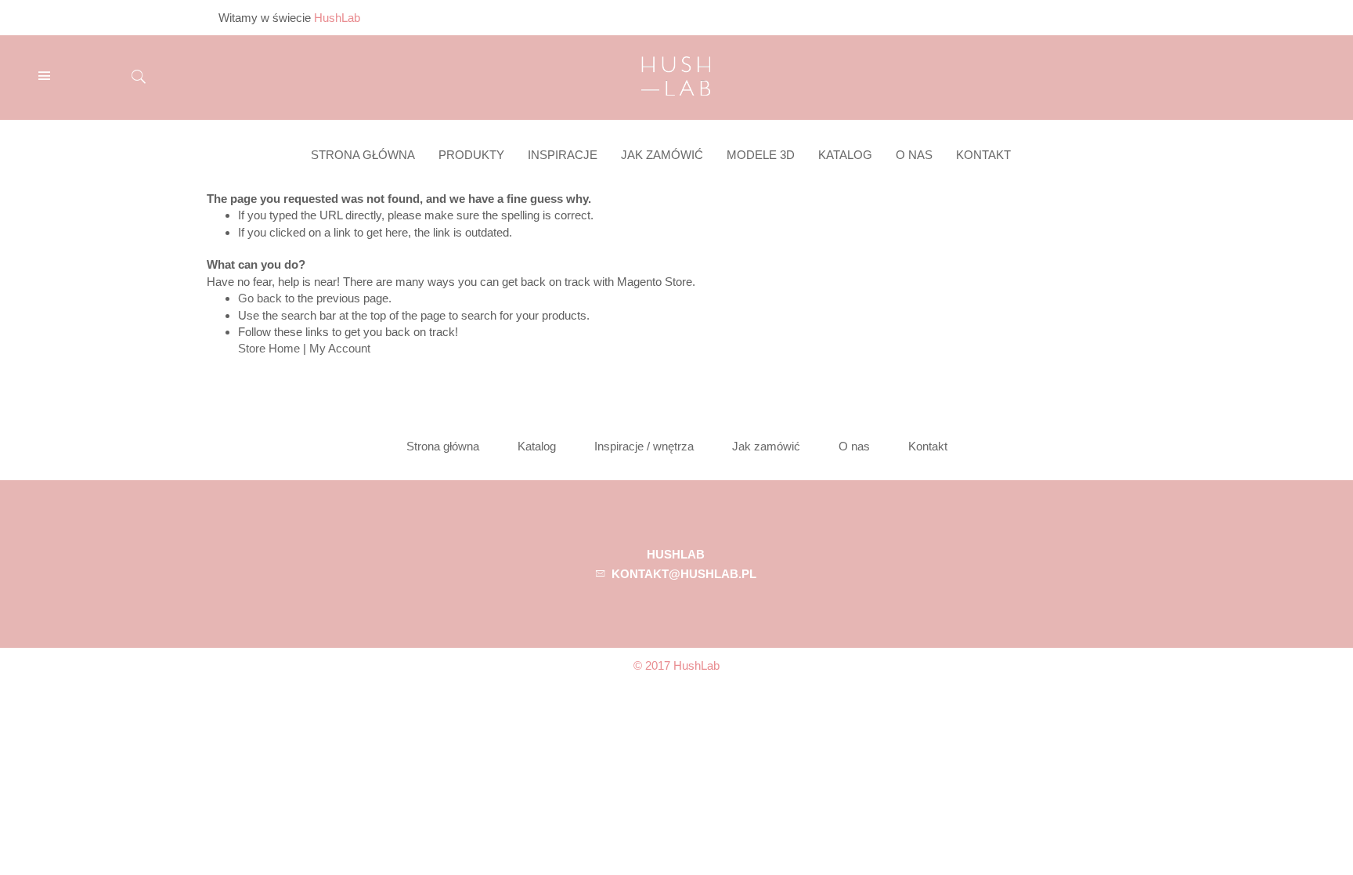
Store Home (269, 348)
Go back (260, 298)
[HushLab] (675, 74)
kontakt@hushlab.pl (684, 573)
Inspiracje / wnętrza (644, 446)
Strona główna (442, 446)
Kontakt (927, 446)
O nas (854, 446)
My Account (339, 348)
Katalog (537, 446)
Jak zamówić (766, 446)
